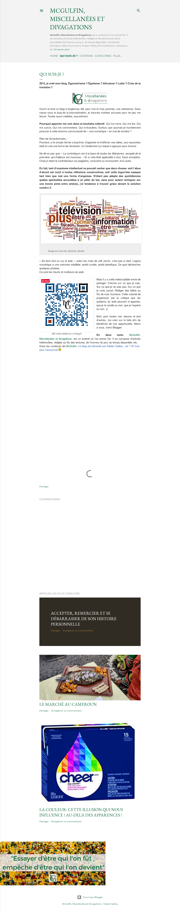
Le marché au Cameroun (68, 704)
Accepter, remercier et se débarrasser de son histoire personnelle (84, 618)
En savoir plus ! (62, 49)
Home (54, 55)
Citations (86, 55)
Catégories (103, 55)
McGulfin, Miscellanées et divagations (77, 18)
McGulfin (71, 346)
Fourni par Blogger (93, 897)
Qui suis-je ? (69, 55)
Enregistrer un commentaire (78, 630)
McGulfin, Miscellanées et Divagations (81, 904)
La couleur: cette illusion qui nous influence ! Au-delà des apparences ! (81, 812)
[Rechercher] (138, 9)
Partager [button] (44, 486)
